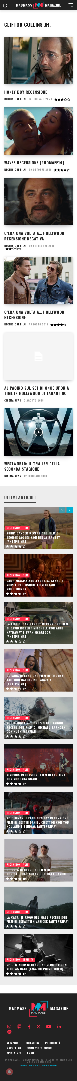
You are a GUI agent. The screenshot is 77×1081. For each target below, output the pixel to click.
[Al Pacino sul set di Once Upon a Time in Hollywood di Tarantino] (38, 356)
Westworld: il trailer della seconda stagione (32, 466)
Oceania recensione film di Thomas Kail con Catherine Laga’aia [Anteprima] (35, 679)
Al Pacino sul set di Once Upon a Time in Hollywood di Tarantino (36, 390)
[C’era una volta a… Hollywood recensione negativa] (38, 201)
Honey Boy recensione (25, 92)
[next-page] (70, 510)
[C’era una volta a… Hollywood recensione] (38, 280)
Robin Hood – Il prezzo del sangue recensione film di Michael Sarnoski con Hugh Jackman (36, 727)
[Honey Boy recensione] (38, 60)
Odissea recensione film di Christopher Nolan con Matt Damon (36, 872)
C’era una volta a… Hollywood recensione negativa (34, 235)
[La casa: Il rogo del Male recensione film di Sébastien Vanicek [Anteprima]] (38, 908)
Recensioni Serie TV (20, 959)
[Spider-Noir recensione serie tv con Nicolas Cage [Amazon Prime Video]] (38, 955)
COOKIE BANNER (48, 1065)
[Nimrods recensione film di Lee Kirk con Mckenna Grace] (38, 765)
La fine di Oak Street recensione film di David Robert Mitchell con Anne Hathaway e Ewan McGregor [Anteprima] (37, 630)
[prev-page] (62, 510)
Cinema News (12, 400)
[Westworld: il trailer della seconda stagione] (38, 432)
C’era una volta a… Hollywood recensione (34, 314)
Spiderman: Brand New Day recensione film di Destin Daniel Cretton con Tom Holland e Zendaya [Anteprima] (38, 822)
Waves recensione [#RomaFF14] (34, 162)
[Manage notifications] (9, 1071)
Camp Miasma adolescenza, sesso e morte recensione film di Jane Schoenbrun (35, 584)
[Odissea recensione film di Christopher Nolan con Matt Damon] (38, 860)
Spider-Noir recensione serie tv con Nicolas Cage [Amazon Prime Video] (36, 966)
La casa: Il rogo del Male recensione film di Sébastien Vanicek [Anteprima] (37, 919)
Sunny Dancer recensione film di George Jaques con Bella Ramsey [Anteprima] (33, 537)
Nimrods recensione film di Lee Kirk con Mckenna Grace (35, 777)
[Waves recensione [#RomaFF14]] (38, 131)
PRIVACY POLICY (29, 1065)
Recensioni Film (15, 99)
